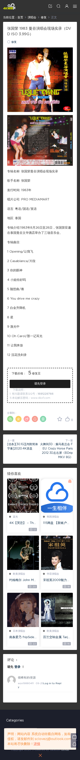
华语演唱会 (53, 574)
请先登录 (40, 383)
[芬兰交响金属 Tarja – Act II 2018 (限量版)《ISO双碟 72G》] (57, 610)
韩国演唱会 (53, 516)
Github (65, 750)
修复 (14, 42)
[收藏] (60, 419)
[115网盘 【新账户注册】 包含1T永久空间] (57, 496)
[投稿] (50, 6)
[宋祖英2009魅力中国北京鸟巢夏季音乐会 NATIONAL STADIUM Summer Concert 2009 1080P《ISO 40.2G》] (57, 553)
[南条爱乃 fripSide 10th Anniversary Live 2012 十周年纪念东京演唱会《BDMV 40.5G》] (23, 610)
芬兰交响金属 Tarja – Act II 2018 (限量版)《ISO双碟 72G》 (56, 637)
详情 (37, 744)
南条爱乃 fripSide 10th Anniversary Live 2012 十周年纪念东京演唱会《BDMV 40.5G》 (23, 637)
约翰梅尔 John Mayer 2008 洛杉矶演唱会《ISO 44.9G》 (23, 580)
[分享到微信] (10, 419)
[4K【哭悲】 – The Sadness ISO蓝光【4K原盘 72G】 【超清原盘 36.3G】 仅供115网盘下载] (23, 496)
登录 (17, 666)
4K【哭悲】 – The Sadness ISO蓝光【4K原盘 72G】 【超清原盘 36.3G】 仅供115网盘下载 (22, 523)
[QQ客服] (74, 744)
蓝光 (15, 516)
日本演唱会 (19, 631)
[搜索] (58, 6)
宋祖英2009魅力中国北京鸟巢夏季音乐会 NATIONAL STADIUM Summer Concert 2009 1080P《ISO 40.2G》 (57, 580)
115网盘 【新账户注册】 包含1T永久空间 (56, 523)
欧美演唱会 (19, 574)
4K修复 (9, 6)
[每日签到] (74, 736)
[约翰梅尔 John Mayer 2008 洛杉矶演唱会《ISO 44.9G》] (23, 553)
